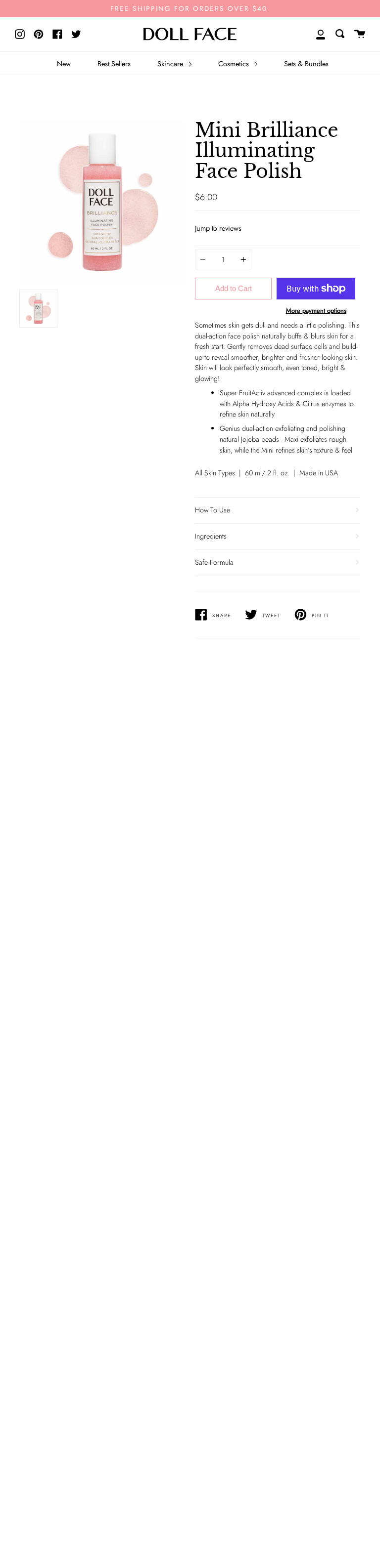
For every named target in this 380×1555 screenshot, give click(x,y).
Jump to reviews (218, 228)
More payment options (316, 310)
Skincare (171, 64)
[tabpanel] (102, 202)
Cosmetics (234, 64)
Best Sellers (114, 64)
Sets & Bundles (306, 64)
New (64, 64)
